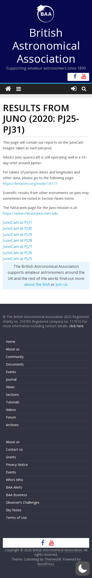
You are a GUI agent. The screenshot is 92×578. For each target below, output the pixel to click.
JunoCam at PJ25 (17, 258)
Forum (11, 417)
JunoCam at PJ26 (17, 252)
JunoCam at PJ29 (17, 234)
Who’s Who (14, 479)
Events (11, 372)
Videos (11, 409)
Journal (11, 379)
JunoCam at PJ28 (17, 240)
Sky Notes (13, 510)
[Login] (74, 89)
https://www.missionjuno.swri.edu (30, 213)
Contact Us (14, 449)
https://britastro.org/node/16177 (30, 183)
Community (15, 356)
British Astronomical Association (46, 45)
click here (76, 326)
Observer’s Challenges (22, 502)
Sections (12, 394)
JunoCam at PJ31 (17, 222)
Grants (11, 457)
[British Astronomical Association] (8, 89)
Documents (15, 364)
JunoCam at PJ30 (17, 228)
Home (10, 341)
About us (13, 349)
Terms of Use (16, 517)
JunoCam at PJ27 (17, 246)
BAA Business (16, 495)
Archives (12, 425)
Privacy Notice (17, 464)
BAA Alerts (14, 487)
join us (61, 284)
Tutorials (12, 402)
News (10, 387)
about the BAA (37, 284)
